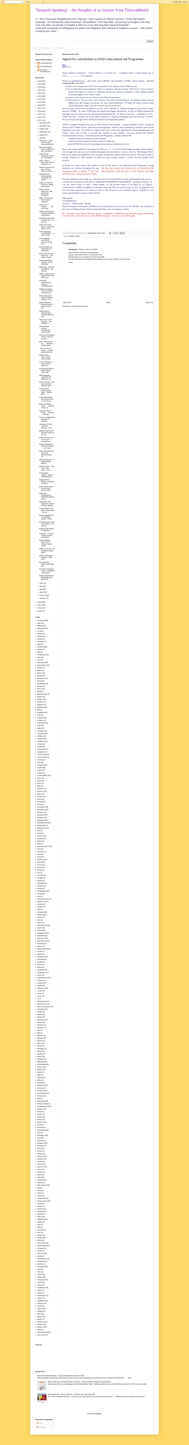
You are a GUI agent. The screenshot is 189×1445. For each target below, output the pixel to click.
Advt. (39, 623)
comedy (40, 747)
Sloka (39, 1193)
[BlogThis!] (116, 233)
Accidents (40, 620)
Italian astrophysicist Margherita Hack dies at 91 (46, 577)
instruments (41, 936)
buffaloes (40, 705)
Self (38, 1175)
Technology (41, 1246)
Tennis (39, 1251)
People (39, 1091)
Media (39, 1017)
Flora (39, 857)
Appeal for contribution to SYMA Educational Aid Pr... (46, 496)
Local (39, 991)
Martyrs (39, 1012)
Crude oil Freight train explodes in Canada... (46, 419)
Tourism (40, 1274)
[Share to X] (119, 233)
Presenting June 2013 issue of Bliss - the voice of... (47, 524)
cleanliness (41, 741)
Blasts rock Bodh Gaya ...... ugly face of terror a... (46, 406)
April (41, 589)
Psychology (41, 1130)
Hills (38, 909)
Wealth (39, 1319)
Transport (40, 1280)
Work (39, 1330)
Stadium (40, 1214)
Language (40, 972)
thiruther (40, 1264)
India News (41, 925)
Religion (40, 1143)
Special (40, 1206)
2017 (40, 108)
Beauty (39, 676)
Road (39, 1151)
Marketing (40, 1009)
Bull (38, 710)
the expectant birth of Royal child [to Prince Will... (46, 370)
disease (40, 791)
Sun (38, 1232)
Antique (40, 649)
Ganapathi (41, 883)
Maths (39, 1014)
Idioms (39, 922)
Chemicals (41, 731)
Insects (39, 930)
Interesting (41, 941)
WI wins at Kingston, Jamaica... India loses (46, 557)
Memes (39, 1022)
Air (38, 631)
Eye (38, 831)
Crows (39, 770)
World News (41, 1332)
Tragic (39, 1277)
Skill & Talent (41, 1185)
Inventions (40, 943)
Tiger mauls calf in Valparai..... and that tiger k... (45, 321)
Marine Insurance (43, 1007)
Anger (39, 644)
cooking (40, 760)
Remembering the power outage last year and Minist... (46, 149)
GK (38, 894)
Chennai (40, 733)
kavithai (40, 962)
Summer (40, 1230)
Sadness (40, 1156)
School (39, 1164)
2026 (40, 81)
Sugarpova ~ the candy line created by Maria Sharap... (46, 503)
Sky (38, 1188)
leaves (39, 975)
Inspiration (41, 933)
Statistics (40, 1219)
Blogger (98, 1414)
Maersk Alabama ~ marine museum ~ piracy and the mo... (46, 305)
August (42, 135)
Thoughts (40, 1267)
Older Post (149, 302)
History (39, 915)
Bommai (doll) (42, 694)
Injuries (39, 928)
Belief (39, 681)
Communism (41, 749)
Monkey (40, 1038)
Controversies (42, 757)
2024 (40, 87)
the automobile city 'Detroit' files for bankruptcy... (45, 249)
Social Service (42, 1201)
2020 (40, 99)
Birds (39, 689)
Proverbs (40, 1127)
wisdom (40, 1324)
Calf (38, 715)
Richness (40, 1146)
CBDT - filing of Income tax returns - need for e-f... (46, 162)
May (41, 586)
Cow (38, 762)
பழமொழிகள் (41, 1335)
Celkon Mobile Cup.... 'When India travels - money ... (46, 510)
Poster (39, 1125)
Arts (38, 660)
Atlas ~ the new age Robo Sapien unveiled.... (46, 200)
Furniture (40, 875)
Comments (42, 1427)
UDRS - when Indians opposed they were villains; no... (47, 275)
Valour (39, 1298)
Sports (39, 1209)
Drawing (40, 802)
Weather (40, 1322)
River (39, 1148)
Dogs (39, 794)
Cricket (39, 765)
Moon (39, 1043)
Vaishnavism (41, 1295)
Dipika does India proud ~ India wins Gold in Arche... (46, 227)
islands (39, 946)
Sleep (39, 1190)
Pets (38, 1098)
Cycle (39, 778)
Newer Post (67, 302)
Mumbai (40, 1054)
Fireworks (40, 852)
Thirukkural (41, 1261)
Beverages (41, 684)
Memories (40, 1028)
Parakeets (40, 1085)
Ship (38, 1177)
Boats (39, 691)
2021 (40, 96)
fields (39, 844)
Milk (38, 1033)
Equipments (41, 825)
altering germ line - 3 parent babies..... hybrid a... (46, 461)
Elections (40, 812)
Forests (39, 865)
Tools (39, 1272)
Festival (40, 839)
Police (39, 1119)
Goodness (71, 236)
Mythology (40, 1062)
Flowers (40, 860)
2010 (40, 608)
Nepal (39, 1072)
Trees (39, 1285)
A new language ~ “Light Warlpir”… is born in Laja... (46, 233)
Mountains (41, 1049)
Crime (39, 768)
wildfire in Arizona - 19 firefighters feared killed (47, 550)
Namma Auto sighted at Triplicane (46, 529)
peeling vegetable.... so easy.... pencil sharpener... (46, 262)
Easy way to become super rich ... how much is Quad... (46, 255)
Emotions (40, 818)
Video (39, 1309)
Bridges (40, 699)
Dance (39, 781)
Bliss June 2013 (78, 83)
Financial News (42, 846)
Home (34, 48)
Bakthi (39, 670)
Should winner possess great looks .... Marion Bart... (45, 391)
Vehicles (40, 1303)
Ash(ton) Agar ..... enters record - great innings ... (45, 357)
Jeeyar (39, 951)
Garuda (40, 888)
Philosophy (41, 1101)
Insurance (40, 938)
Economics (41, 807)
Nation (39, 1067)
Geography (41, 891)
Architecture (41, 655)
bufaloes (40, 702)
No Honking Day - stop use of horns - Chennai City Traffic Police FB (71, 1394)
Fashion (40, 836)
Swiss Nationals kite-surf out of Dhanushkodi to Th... (46, 453)
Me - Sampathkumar (45, 48)
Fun (38, 873)
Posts (40, 1423)
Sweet (39, 1235)
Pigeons (40, 1109)
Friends (40, 867)
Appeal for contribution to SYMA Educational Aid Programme (102, 59)
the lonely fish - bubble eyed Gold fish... (46, 564)
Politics (39, 1122)
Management (42, 1001)
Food (39, 862)
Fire (38, 849)
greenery (40, 904)
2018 (40, 105)
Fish (38, 854)
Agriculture (41, 628)
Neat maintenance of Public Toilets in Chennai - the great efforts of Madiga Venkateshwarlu (79, 1382)
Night (39, 1075)
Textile (39, 1256)
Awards (40, 668)
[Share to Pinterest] (124, 233)
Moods (39, 1041)
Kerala (39, 964)
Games (39, 881)
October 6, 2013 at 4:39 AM (87, 249)
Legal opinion (42, 978)
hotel (39, 920)
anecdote (40, 641)
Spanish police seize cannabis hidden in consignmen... (47, 213)
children (40, 736)
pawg (90, 252)
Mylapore (40, 1059)
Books (39, 697)
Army (39, 657)
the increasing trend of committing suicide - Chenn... (46, 517)
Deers (39, 783)
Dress (39, 804)
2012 (40, 602)
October (42, 129)
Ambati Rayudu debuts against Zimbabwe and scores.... (45, 177)
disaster (40, 789)
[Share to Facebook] (121, 233)
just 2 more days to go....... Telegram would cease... (46, 343)
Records (40, 1141)
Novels (39, 1077)
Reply (71, 262)
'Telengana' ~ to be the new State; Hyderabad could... (46, 142)
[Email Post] (109, 233)
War (38, 1314)
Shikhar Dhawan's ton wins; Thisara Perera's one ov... (47, 169)
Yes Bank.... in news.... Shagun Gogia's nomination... (47, 535)
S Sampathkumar (46, 63)
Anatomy (40, 636)
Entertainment (42, 823)
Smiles (39, 1196)
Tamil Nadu (41, 1243)
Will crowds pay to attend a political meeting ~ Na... (46, 297)
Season (40, 1172)
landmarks (41, 970)
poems (39, 1117)
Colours (40, 744)
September (43, 132)
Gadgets (40, 878)
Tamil (39, 1240)
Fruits (39, 870)
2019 (40, 102)
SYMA (77, 236)
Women (40, 1327)
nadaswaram (41, 1064)
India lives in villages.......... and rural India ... (46, 206)
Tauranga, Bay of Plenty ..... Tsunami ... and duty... (46, 412)
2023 (40, 90)
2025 (40, 84)
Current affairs (42, 775)
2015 (40, 114)
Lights (39, 986)
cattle (39, 728)
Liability (40, 983)
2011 (40, 605)
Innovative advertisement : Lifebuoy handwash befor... (46, 283)
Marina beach (42, 1004)
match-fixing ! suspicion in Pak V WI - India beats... (46, 156)
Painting (40, 1083)
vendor (39, 1306)
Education (40, 810)
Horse (39, 917)
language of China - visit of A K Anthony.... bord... (46, 426)
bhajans (40, 686)
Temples (40, 1248)
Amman (40, 634)
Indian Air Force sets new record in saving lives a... (46, 439)
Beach (39, 673)
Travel (39, 1282)
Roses (39, 1154)
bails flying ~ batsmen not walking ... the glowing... (46, 269)
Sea (38, 1169)
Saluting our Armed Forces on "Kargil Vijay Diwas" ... (46, 184)
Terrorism (40, 1253)
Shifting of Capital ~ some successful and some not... (46, 291)
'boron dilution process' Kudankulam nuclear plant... (45, 329)
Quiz (38, 1133)
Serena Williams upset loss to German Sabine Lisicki (45, 543)
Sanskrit (40, 1162)
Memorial (40, 1025)
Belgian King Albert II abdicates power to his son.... (46, 433)
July (41, 138)
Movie (39, 1051)
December (43, 123)
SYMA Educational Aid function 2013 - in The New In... (46, 399)
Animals (40, 647)
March (41, 592)
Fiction (39, 841)
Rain (39, 1138)
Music (39, 1056)
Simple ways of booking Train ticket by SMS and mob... (46, 314)
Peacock (40, 1088)
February (42, 595)
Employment (41, 820)
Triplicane (40, 1288)
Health (39, 907)
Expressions (41, 828)
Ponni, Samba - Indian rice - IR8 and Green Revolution (45, 192)
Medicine (40, 1020)
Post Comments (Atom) (80, 306)
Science (40, 1167)
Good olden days (43, 899)
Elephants (40, 815)
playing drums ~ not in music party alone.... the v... (47, 468)
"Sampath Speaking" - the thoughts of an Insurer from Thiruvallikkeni (91, 10)
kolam (39, 967)
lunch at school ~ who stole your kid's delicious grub (46, 384)
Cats (38, 726)
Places (39, 1112)
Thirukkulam (41, 1259)
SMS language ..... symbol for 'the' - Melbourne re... (45, 377)
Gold (39, 896)
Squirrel (40, 1211)
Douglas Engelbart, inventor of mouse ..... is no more (46, 446)
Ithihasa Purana (42, 949)
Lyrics (39, 996)
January (42, 598)
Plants (39, 1114)
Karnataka (40, 959)
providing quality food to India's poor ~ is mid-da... (46, 220)
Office (39, 1080)
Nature (39, 1070)
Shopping (40, 1180)
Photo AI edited (42, 1104)
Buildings (40, 707)
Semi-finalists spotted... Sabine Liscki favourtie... (46, 475)
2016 (40, 111)
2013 (40, 120)
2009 (40, 611)
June (41, 583)
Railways (40, 1135)
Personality (41, 1093)
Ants (38, 652)
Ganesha (40, 886)
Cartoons (40, 720)
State (39, 1217)
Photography (41, 1106)
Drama (39, 799)
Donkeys (40, 796)
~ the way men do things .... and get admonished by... (46, 350)
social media (41, 1198)
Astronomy (41, 662)
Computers (41, 752)
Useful (39, 1293)
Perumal (40, 1096)
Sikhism (40, 1183)
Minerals (40, 1035)
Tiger (39, 1269)
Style (39, 1227)
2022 (40, 93)
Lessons (40, 980)
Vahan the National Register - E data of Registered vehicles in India (60, 1376)
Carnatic (40, 718)
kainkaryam (41, 957)
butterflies (40, 712)
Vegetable (40, 1301)
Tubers (39, 1290)
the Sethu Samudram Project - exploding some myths (46, 571)
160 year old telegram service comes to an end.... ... (47, 337)
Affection (40, 626)
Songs (39, 1204)
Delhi (39, 786)
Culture (39, 773)
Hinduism (40, 912)
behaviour (40, 678)
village (39, 1311)
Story (39, 1225)
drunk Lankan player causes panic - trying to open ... (46, 488)
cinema (39, 739)
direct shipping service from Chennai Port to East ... (45, 241)
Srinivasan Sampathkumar (45, 71)
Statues (40, 1222)
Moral (39, 1046)
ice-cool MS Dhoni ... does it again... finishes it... (46, 364)
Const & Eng (41, 754)
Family (39, 833)
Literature (40, 988)
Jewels (39, 954)
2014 (40, 117)
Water (39, 1316)
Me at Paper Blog (59, 48)
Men (38, 1030)
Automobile (41, 665)
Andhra (39, 639)
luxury (39, 993)
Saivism (40, 1159)
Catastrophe (41, 723)
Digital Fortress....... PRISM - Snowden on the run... (46, 481)
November (43, 126)
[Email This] (114, 233)
